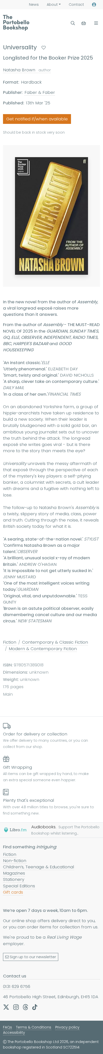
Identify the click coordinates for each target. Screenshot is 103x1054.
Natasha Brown (27, 70)
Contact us (14, 976)
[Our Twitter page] (6, 1007)
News (34, 4)
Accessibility (14, 1032)
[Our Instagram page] (16, 1007)
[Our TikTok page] (34, 1007)
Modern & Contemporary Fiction (43, 649)
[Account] (94, 4)
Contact (76, 4)
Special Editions (19, 886)
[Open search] (73, 23)
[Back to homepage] (16, 23)
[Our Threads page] (25, 1007)
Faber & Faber (39, 92)
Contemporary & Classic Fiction (55, 642)
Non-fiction (14, 861)
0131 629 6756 (16, 986)
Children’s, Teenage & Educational (38, 867)
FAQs (7, 1027)
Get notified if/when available (37, 119)
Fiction (9, 642)
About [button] (52, 4)
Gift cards (13, 892)
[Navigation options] (95, 23)
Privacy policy (67, 1027)
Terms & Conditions (33, 1027)
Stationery (13, 879)
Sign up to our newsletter (33, 956)
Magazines (14, 873)
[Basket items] (84, 23)
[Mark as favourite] (43, 48)
